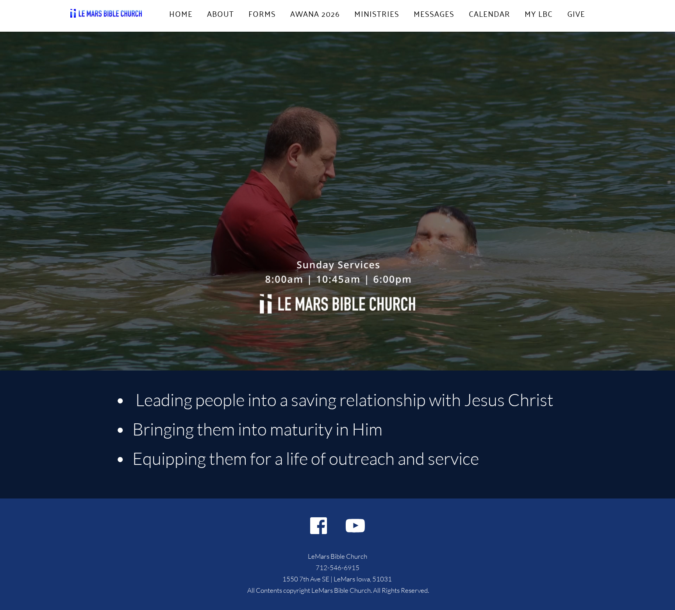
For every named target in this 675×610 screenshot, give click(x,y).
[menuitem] (181, 13)
